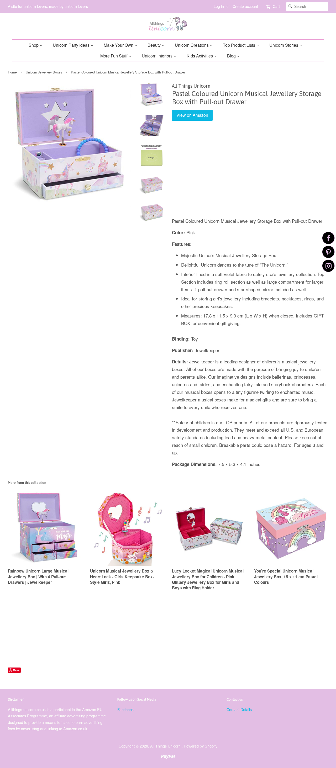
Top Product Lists (239, 45)
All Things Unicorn (166, 746)
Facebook (125, 709)
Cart (276, 6)
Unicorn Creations (192, 45)
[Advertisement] (250, 173)
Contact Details (239, 709)
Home (12, 72)
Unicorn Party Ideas (72, 45)
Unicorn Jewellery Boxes (44, 72)
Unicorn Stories (284, 45)
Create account (245, 6)
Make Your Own (119, 45)
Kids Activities (200, 56)
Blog (232, 56)
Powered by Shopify (200, 746)
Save (16, 670)
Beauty (155, 45)
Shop (34, 45)
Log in (219, 6)
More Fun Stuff (114, 56)
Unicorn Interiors (158, 56)
